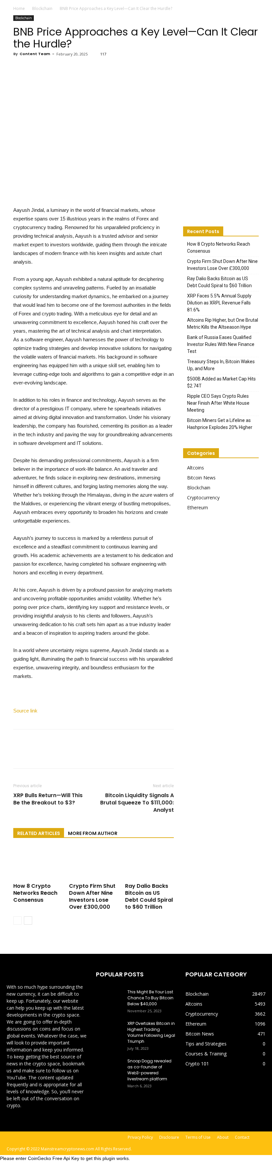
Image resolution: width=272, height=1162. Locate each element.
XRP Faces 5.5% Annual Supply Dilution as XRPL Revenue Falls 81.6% (219, 302)
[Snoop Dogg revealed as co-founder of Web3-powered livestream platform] (109, 1067)
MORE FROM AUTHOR (92, 833)
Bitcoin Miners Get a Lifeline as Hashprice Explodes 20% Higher (219, 424)
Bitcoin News (201, 477)
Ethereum (197, 507)
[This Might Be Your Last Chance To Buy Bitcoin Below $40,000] (109, 998)
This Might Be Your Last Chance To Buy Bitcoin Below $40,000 (150, 998)
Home (19, 8)
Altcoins (195, 467)
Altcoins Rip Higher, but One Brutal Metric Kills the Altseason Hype (222, 323)
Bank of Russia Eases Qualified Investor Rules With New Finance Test (220, 344)
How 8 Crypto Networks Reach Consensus (35, 893)
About (223, 1137)
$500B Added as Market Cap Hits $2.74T (221, 382)
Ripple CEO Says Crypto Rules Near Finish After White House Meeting (218, 403)
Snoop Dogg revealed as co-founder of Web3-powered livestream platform (149, 1070)
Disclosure (169, 1137)
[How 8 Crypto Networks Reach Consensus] (37, 863)
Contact (242, 1137)
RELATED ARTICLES (38, 833)
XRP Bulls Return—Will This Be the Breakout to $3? (48, 799)
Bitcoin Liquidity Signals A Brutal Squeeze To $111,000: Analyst (137, 803)
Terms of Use (198, 1137)
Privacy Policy (140, 1137)
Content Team (35, 53)
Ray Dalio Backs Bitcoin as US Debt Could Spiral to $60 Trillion (149, 896)
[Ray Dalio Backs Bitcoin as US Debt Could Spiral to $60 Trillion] (149, 863)
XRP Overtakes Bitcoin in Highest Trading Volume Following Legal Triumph (151, 1032)
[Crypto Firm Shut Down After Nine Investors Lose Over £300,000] (93, 863)
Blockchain (42, 8)
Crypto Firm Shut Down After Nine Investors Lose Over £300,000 (92, 896)
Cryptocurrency (203, 497)
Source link (25, 710)
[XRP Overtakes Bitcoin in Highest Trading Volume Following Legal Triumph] (109, 1030)
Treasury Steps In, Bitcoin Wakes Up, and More (221, 365)
